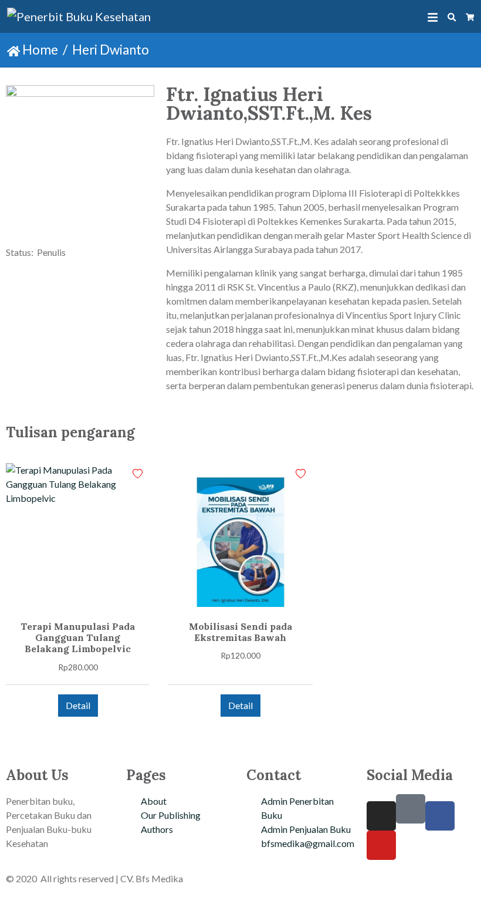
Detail (78, 705)
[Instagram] (381, 816)
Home (39, 50)
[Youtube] (381, 845)
